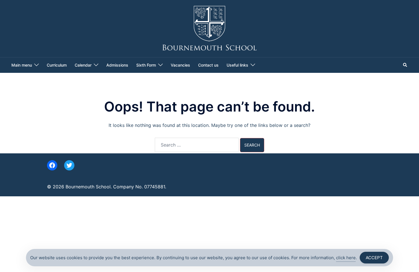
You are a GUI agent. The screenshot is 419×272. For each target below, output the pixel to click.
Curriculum (57, 65)
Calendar (83, 65)
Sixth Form (146, 65)
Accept (374, 257)
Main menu (21, 65)
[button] (405, 65)
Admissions (117, 65)
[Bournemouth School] (209, 28)
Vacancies (180, 65)
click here (346, 257)
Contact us (208, 65)
